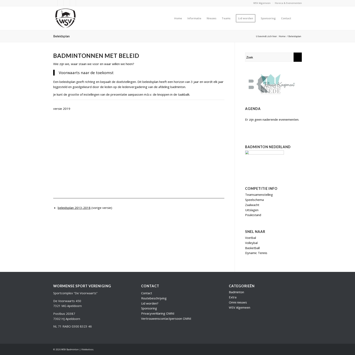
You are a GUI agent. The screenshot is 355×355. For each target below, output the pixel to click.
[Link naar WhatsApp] (79, 3)
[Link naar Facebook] (67, 3)
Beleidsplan (61, 36)
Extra (232, 297)
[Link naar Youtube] (60, 3)
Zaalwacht (252, 205)
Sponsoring (149, 308)
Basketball (252, 248)
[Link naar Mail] (73, 3)
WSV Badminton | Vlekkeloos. (77, 349)
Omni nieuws (238, 302)
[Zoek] (298, 18)
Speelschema (254, 200)
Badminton (236, 292)
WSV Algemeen (262, 3)
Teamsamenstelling (259, 194)
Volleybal (251, 243)
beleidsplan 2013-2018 (74, 208)
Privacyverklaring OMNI (157, 313)
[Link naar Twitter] (54, 3)
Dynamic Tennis (256, 253)
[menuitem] (262, 3)
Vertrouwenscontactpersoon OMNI (166, 318)
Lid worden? (149, 303)
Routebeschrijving (154, 298)
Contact (146, 293)
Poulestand (253, 215)
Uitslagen (251, 210)
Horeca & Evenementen (288, 3)
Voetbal (250, 238)
